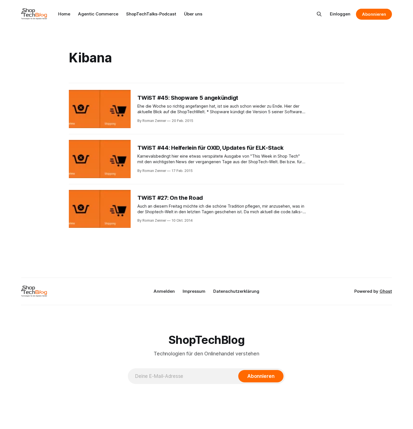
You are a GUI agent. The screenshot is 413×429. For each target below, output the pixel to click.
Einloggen (340, 14)
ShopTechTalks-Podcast (151, 14)
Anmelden (164, 291)
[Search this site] (319, 14)
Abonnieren (374, 14)
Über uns (193, 14)
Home (64, 14)
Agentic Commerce (98, 14)
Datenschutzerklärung (236, 291)
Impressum (194, 291)
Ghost (386, 291)
